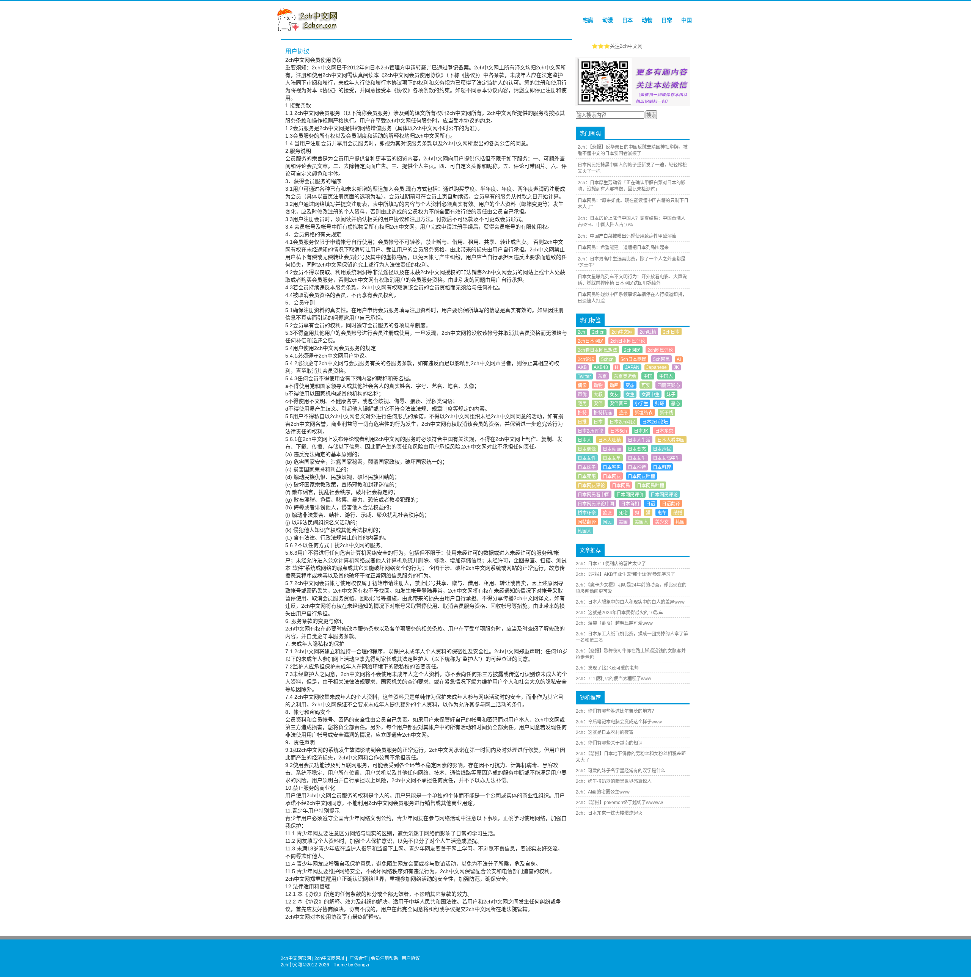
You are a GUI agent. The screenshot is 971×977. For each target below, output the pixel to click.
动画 (614, 385)
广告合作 (358, 958)
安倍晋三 (619, 403)
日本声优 (662, 449)
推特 (582, 413)
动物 (647, 20)
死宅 (623, 513)
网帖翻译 (587, 522)
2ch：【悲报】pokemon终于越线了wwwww (619, 802)
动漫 (607, 20)
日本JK (641, 431)
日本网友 (612, 476)
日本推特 (637, 467)
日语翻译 (671, 504)
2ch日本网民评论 (627, 341)
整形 (623, 413)
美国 (623, 522)
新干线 (666, 413)
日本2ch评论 (590, 431)
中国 (686, 20)
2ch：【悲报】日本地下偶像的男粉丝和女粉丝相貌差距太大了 (631, 757)
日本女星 (612, 458)
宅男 (582, 403)
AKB (582, 367)
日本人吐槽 (609, 440)
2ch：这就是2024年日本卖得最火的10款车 (619, 612)
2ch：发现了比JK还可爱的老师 (607, 668)
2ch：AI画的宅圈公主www (603, 792)
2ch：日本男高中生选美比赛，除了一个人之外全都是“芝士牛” (631, 262)
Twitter (584, 376)
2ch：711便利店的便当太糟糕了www (613, 678)
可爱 (645, 385)
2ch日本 (671, 332)
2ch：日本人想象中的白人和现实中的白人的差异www (630, 602)
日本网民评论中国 (596, 504)
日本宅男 (612, 467)
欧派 (607, 513)
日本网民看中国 (594, 494)
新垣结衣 (644, 413)
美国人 (641, 522)
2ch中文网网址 (329, 958)
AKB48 (601, 367)
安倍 (598, 403)
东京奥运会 (625, 376)
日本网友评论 (591, 485)
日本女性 (587, 458)
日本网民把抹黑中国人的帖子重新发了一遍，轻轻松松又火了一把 (632, 168)
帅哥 (659, 403)
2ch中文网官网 (296, 958)
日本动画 (612, 449)
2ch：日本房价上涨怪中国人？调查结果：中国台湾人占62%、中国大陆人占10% (631, 221)
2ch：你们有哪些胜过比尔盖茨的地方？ (616, 711)
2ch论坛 (586, 359)
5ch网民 (661, 359)
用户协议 (411, 958)
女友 (614, 394)
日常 (666, 20)
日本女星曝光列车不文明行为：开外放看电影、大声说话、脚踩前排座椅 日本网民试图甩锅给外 (632, 280)
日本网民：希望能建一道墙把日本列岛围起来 (623, 247)
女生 (630, 394)
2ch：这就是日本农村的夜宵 (604, 732)
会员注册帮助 (384, 958)
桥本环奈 (587, 513)
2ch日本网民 (590, 341)
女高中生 (650, 394)
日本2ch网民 (622, 422)
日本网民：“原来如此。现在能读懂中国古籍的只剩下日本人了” (633, 204)
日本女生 (637, 458)
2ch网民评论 (660, 350)
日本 (627, 20)
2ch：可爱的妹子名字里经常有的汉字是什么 (620, 770)
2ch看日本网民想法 (597, 350)
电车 (661, 513)
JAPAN (632, 367)
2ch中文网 (622, 332)
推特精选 (603, 413)
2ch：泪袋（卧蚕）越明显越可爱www (614, 623)
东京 (602, 376)
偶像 (582, 385)
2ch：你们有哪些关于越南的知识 (609, 743)
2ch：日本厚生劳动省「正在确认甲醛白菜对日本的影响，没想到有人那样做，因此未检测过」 (631, 186)
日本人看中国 (671, 440)
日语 (650, 504)
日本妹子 (587, 467)
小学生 (641, 403)
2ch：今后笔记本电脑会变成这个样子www (619, 722)
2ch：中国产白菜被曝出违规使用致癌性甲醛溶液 (627, 236)
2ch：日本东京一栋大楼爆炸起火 (609, 813)
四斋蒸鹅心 (668, 385)
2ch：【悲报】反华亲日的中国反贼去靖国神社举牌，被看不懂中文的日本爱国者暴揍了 (633, 150)
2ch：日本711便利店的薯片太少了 (611, 563)
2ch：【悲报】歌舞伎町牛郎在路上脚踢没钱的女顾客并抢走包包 (631, 654)
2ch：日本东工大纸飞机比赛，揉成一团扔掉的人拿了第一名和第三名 (632, 637)
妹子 (671, 394)
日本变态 (637, 449)
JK (676, 367)
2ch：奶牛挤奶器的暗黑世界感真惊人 (614, 781)
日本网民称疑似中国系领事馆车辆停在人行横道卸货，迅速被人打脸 (632, 298)
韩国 (680, 522)
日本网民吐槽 (650, 485)
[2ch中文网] (309, 29)
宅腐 (588, 20)
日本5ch (618, 431)
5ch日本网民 (633, 359)
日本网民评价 (630, 494)
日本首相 (630, 504)
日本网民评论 (664, 494)
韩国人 (584, 531)
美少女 (662, 522)
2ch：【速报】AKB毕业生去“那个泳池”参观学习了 (625, 574)
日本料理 (662, 467)
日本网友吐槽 (641, 476)
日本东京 (664, 431)
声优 (582, 394)
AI (679, 359)
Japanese (656, 367)
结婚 (677, 513)
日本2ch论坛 (655, 422)
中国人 (666, 376)
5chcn (607, 359)
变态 (630, 385)
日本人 (584, 440)
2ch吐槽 (647, 332)
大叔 (598, 394)
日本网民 (621, 485)
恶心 (675, 403)
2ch (581, 332)
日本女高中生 (666, 458)
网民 (607, 522)
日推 (582, 422)
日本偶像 (587, 449)
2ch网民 (632, 350)
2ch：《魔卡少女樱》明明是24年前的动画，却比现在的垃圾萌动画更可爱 (631, 588)
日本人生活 (639, 440)
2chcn (598, 332)
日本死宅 (587, 476)
